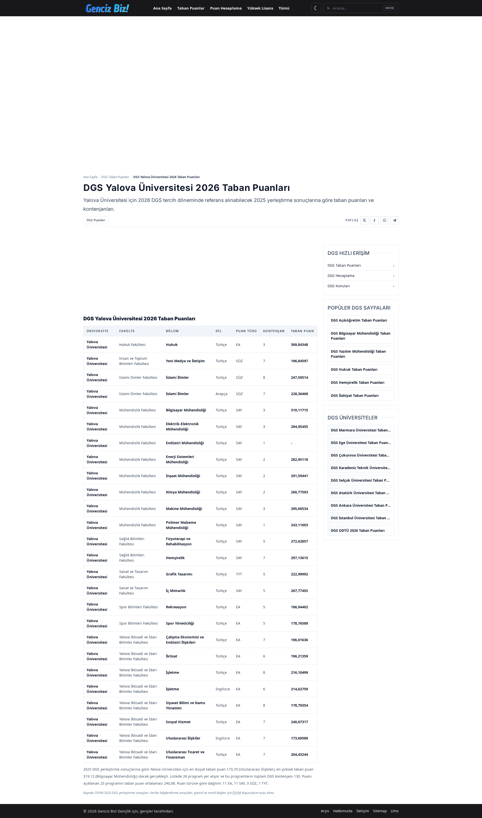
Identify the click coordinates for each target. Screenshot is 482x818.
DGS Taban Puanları (115, 177)
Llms (395, 810)
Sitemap (380, 810)
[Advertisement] (241, 54)
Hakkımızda (342, 810)
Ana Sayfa (162, 8)
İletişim (362, 810)
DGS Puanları (96, 220)
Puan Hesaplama (226, 8)
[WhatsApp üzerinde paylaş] (385, 220)
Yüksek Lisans (260, 8)
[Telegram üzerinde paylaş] (395, 220)
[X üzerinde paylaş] (364, 220)
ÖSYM (236, 793)
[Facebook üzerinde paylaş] (375, 220)
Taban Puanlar (191, 8)
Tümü (284, 8)
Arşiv (325, 810)
